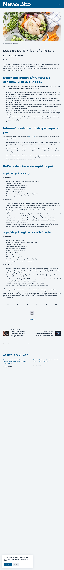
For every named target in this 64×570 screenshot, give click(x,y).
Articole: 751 (32, 319)
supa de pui (31, 137)
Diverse (16, 44)
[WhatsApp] (46, 304)
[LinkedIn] (37, 304)
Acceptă (8, 564)
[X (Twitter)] (17, 304)
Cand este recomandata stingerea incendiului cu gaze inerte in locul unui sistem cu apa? (15, 361)
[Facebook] (8, 304)
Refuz (15, 564)
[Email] (56, 304)
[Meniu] (59, 4)
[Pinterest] (27, 304)
